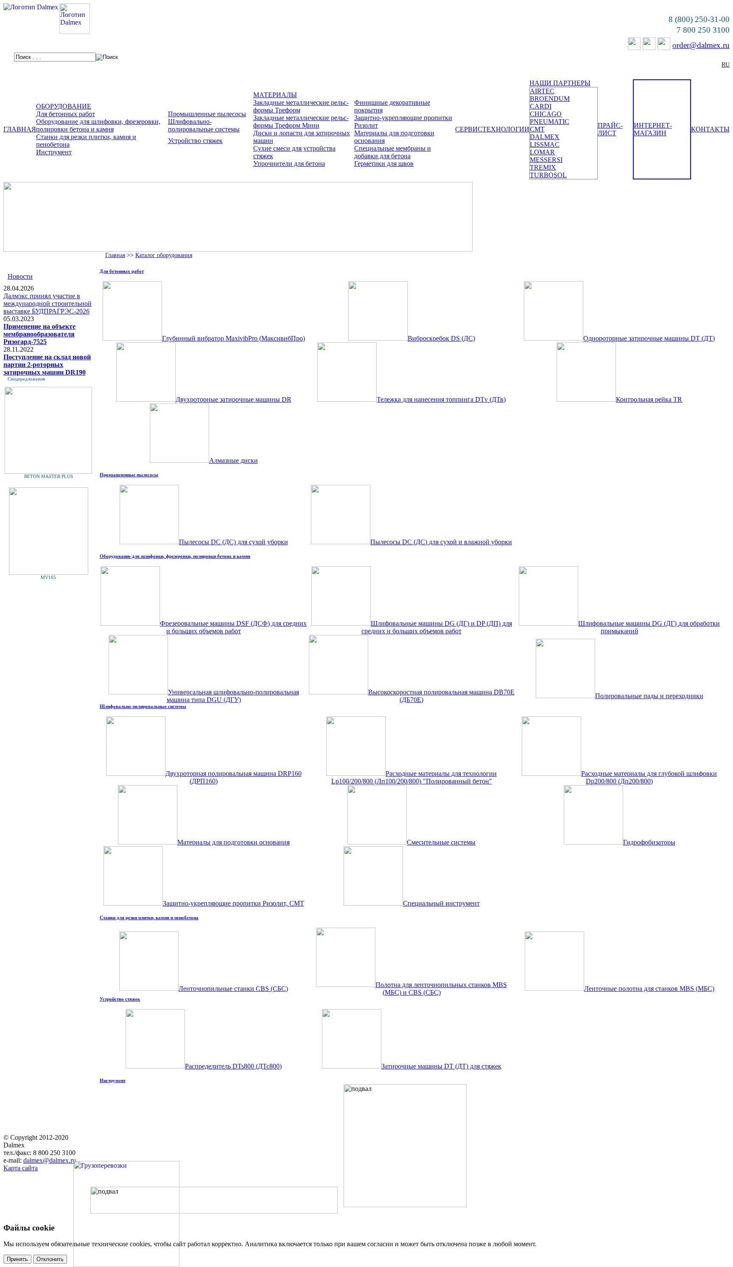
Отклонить (50, 1259)
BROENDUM (550, 98)
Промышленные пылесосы (207, 113)
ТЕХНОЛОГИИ (505, 129)
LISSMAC (545, 144)
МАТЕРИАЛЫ (275, 94)
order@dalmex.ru (701, 45)
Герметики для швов (384, 163)
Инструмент (54, 152)
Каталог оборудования (163, 255)
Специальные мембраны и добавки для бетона (392, 152)
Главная (115, 255)
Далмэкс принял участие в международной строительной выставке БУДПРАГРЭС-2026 (47, 303)
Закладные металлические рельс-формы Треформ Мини (301, 121)
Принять (17, 1259)
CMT (537, 129)
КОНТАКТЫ (710, 129)
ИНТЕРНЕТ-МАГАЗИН (653, 129)
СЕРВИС (468, 129)
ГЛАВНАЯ (19, 129)
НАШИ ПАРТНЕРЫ (559, 83)
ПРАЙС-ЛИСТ (610, 129)
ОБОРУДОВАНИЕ (63, 106)
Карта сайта (20, 1168)
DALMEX (545, 136)
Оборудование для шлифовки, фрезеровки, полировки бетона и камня (98, 125)
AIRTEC (542, 91)
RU (726, 65)
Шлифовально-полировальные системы (204, 125)
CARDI (540, 106)
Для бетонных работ (65, 113)
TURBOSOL (548, 175)
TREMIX (543, 167)
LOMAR (542, 152)
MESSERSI (546, 159)
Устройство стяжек (195, 140)
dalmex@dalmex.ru (49, 1160)
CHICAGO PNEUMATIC (549, 117)
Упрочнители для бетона (289, 163)
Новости (20, 276)
